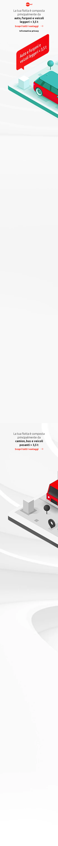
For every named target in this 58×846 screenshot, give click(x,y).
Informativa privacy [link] (29, 31)
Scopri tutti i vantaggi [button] (27, 26)
